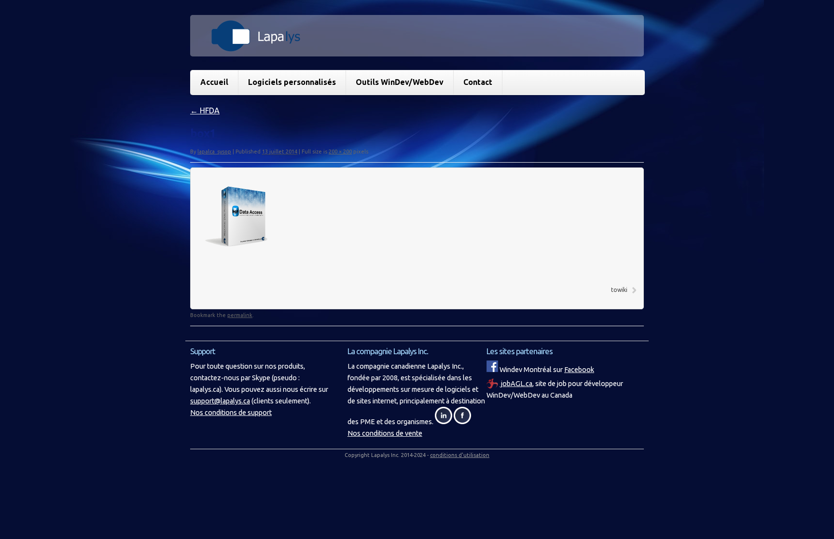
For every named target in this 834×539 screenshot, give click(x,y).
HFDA (205, 110)
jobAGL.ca (516, 383)
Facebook (579, 369)
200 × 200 (340, 151)
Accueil (214, 82)
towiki (619, 290)
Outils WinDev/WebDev (400, 82)
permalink (239, 315)
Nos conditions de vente (385, 433)
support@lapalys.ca (220, 401)
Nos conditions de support (231, 412)
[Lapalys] (417, 46)
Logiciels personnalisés (292, 82)
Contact (477, 82)
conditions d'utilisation (459, 455)
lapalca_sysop (214, 151)
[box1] (246, 268)
